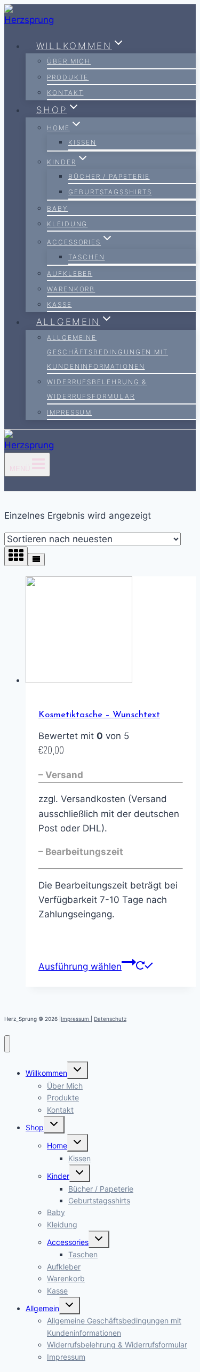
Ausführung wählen (80, 966)
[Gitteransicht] (16, 556)
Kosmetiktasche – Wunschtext (99, 714)
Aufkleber (69, 273)
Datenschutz (110, 1019)
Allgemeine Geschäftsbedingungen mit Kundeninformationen (107, 352)
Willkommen (46, 1072)
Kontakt (65, 93)
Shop (35, 1127)
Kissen (82, 142)
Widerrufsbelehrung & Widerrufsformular (97, 389)
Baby (57, 208)
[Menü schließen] (7, 1044)
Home (57, 1145)
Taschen (86, 257)
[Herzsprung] (32, 19)
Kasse (59, 304)
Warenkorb (71, 289)
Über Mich (69, 61)
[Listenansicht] (36, 559)
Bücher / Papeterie (109, 176)
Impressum (69, 412)
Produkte (68, 77)
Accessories (68, 1242)
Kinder (58, 1175)
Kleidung (67, 224)
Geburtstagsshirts (110, 192)
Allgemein (42, 1308)
